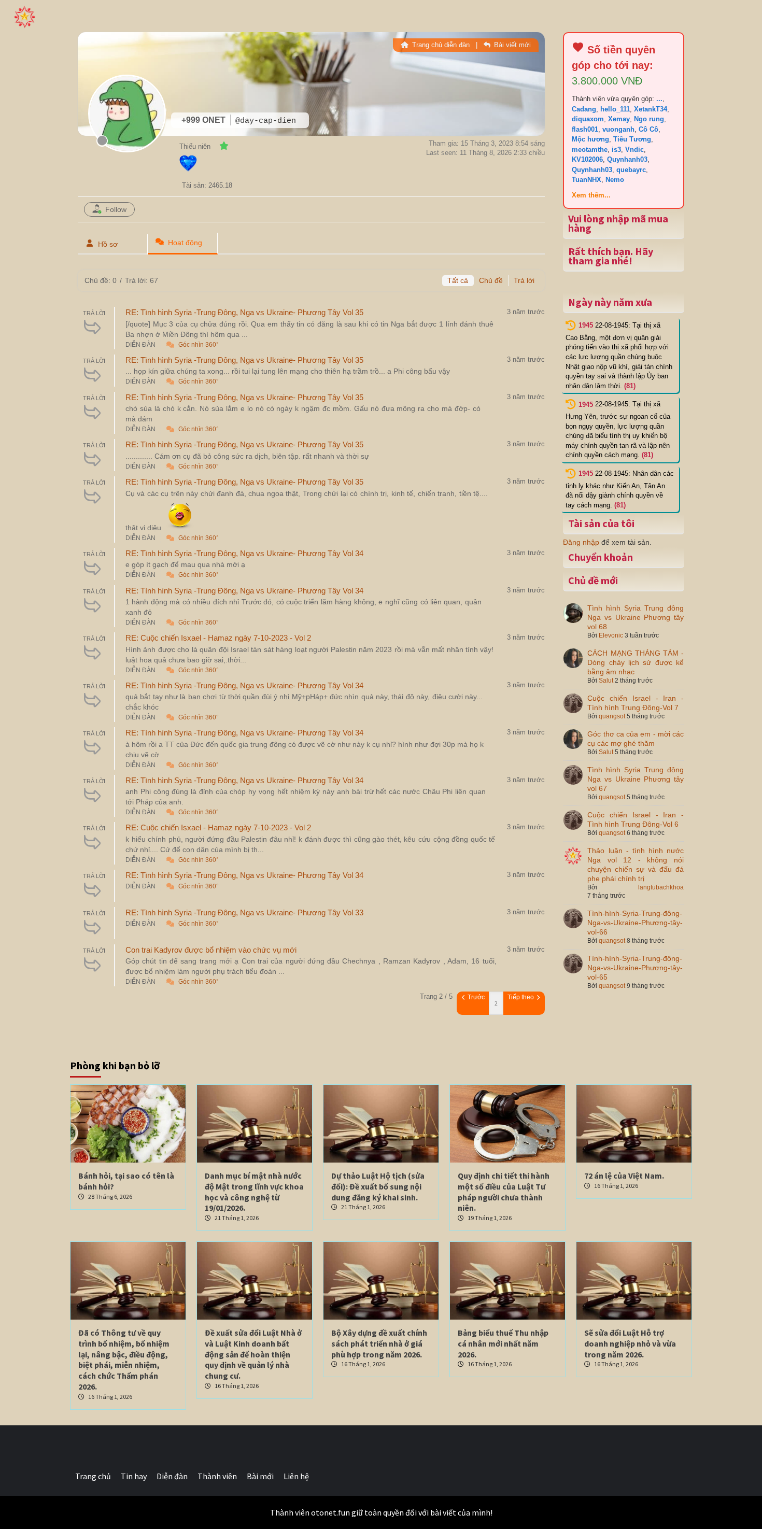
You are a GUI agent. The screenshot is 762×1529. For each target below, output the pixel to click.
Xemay (619, 119)
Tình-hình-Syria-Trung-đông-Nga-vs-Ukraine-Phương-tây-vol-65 (635, 967)
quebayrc (631, 170)
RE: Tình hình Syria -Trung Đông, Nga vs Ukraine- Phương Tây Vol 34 (244, 553)
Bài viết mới (511, 45)
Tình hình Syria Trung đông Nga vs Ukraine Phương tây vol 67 (635, 779)
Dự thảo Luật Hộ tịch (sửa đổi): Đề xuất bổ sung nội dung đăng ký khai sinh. (378, 1186)
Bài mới (260, 1476)
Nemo (614, 179)
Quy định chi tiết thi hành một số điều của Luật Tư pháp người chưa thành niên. (503, 1191)
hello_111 (615, 109)
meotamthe (590, 149)
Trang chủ (93, 1476)
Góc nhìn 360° (198, 344)
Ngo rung (649, 119)
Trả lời (524, 280)
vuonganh (618, 129)
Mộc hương (590, 139)
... (659, 99)
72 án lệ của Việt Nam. (624, 1175)
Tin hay (134, 1476)
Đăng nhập (581, 542)
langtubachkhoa (661, 887)
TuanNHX (586, 179)
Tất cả (457, 280)
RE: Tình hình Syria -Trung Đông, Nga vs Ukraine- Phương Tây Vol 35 (244, 312)
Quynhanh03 (627, 159)
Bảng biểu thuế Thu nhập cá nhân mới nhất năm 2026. (503, 1343)
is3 (616, 149)
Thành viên (217, 1476)
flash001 (585, 129)
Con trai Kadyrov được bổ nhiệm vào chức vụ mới (211, 949)
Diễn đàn (172, 1476)
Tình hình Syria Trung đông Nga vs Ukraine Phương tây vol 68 (635, 617)
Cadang (584, 109)
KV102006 (587, 159)
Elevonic (611, 635)
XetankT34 (650, 109)
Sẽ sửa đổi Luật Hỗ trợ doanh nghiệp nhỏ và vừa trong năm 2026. (630, 1343)
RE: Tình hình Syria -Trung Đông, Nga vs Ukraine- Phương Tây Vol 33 (244, 912)
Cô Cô (648, 129)
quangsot (612, 716)
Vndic (634, 149)
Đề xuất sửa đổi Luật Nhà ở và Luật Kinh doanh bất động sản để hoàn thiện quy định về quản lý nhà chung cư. (253, 1354)
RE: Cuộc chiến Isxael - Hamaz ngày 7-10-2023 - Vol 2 (218, 637)
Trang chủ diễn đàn (440, 45)
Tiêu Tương (632, 139)
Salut (606, 680)
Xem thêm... (591, 195)
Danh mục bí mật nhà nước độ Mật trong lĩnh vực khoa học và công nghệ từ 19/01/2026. (254, 1191)
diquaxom (588, 119)
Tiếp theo (521, 997)
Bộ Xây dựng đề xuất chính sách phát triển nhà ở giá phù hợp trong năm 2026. (379, 1343)
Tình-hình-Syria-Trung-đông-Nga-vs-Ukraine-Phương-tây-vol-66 (635, 922)
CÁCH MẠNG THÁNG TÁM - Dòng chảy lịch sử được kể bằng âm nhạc (635, 662)
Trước (475, 997)
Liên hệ (296, 1476)
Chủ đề (491, 280)
